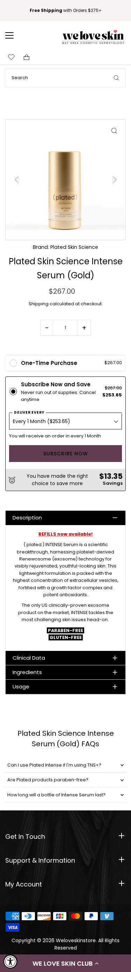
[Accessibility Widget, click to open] (10, 961)
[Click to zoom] (114, 131)
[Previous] (16, 180)
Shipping (39, 304)
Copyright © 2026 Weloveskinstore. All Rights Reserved (65, 944)
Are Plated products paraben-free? (47, 780)
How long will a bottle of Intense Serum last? (56, 795)
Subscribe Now (65, 453)
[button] (65, 963)
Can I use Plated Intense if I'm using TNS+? (54, 765)
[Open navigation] (14, 35)
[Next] (114, 180)
